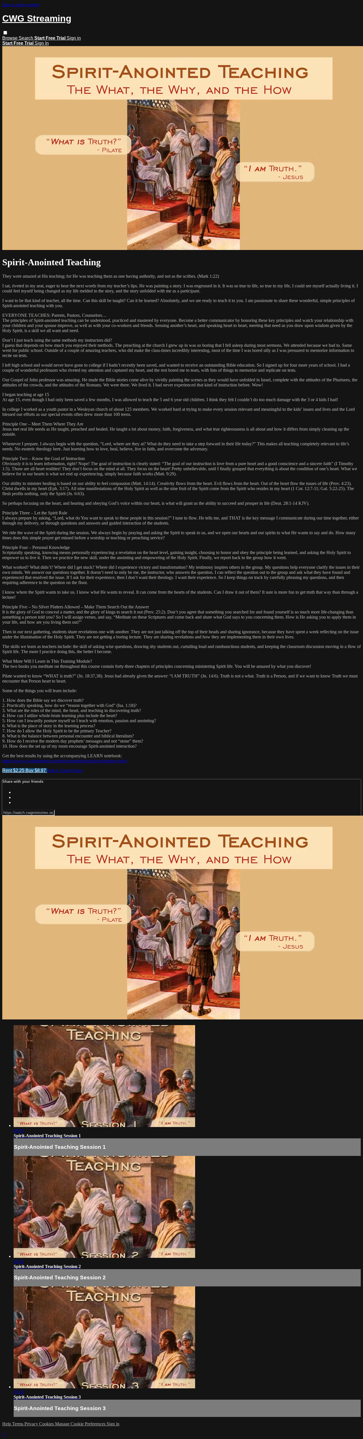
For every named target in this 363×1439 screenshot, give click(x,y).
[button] (5, 33)
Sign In (42, 43)
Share (77, 770)
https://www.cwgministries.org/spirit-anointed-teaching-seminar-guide (64, 760)
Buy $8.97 (36, 770)
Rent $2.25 (14, 770)
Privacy (31, 1423)
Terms (18, 1423)
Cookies (47, 1423)
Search (26, 38)
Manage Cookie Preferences (81, 1423)
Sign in (74, 38)
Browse (10, 38)
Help (7, 1423)
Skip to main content (20, 4)
